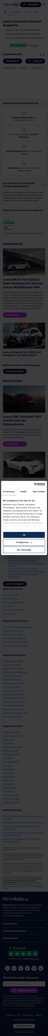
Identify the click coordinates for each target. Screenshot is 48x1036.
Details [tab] (23, 491)
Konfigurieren (22, 542)
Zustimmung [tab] (8, 491)
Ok (24, 535)
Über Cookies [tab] (39, 491)
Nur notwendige (24, 550)
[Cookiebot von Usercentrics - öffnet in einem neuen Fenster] (34, 484)
